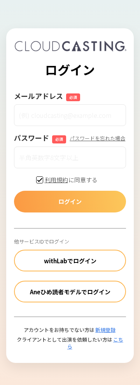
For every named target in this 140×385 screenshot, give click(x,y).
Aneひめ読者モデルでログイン (70, 292)
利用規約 (56, 180)
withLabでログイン (70, 261)
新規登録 (105, 329)
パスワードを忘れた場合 (97, 138)
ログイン (70, 201)
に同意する (71, 180)
